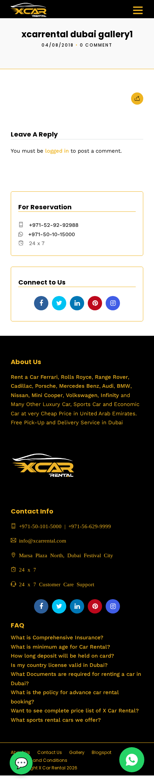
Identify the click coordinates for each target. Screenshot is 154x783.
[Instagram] (113, 303)
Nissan (19, 395)
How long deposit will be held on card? (62, 656)
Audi (107, 386)
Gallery (77, 752)
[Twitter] (59, 303)
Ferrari (48, 377)
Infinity (110, 395)
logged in (57, 151)
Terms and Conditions (42, 760)
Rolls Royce (76, 377)
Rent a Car (25, 377)
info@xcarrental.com (42, 540)
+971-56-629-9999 (89, 526)
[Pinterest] (95, 303)
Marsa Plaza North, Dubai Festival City (64, 555)
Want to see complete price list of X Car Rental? (75, 710)
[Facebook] (41, 303)
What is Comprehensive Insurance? (57, 637)
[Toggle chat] (21, 762)
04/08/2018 (58, 45)
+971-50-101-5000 (39, 526)
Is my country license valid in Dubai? (59, 665)
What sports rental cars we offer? (56, 720)
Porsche (44, 386)
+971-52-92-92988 (53, 225)
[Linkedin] (77, 303)
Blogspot (101, 752)
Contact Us (49, 752)
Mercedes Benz (78, 386)
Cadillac (21, 386)
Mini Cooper (47, 395)
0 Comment (96, 45)
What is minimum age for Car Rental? (60, 647)
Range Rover (110, 377)
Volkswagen (81, 395)
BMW (122, 386)
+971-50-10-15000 (51, 234)
